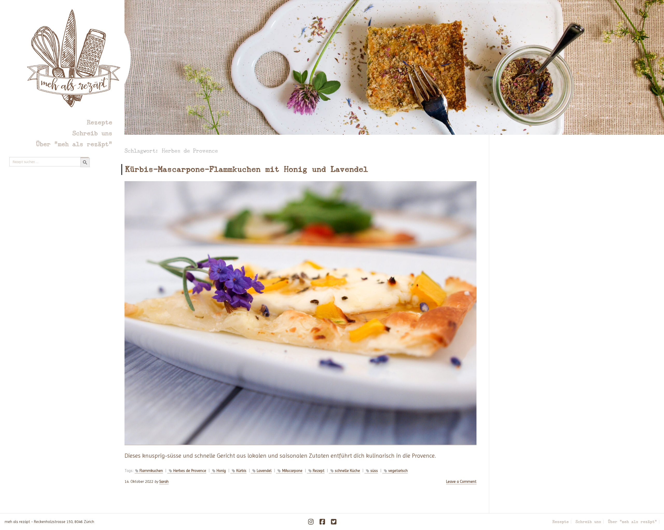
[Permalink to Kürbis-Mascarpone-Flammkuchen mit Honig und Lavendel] (300, 313)
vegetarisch (398, 470)
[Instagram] (311, 521)
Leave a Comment (461, 481)
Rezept (318, 470)
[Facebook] (322, 521)
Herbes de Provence (189, 470)
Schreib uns (92, 133)
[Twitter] (333, 521)
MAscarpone (292, 470)
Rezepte (99, 122)
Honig (221, 470)
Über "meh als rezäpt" (74, 143)
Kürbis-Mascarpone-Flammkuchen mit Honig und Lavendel (246, 169)
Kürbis (241, 470)
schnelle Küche (347, 470)
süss (374, 470)
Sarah (164, 481)
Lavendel (264, 470)
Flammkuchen (151, 470)
